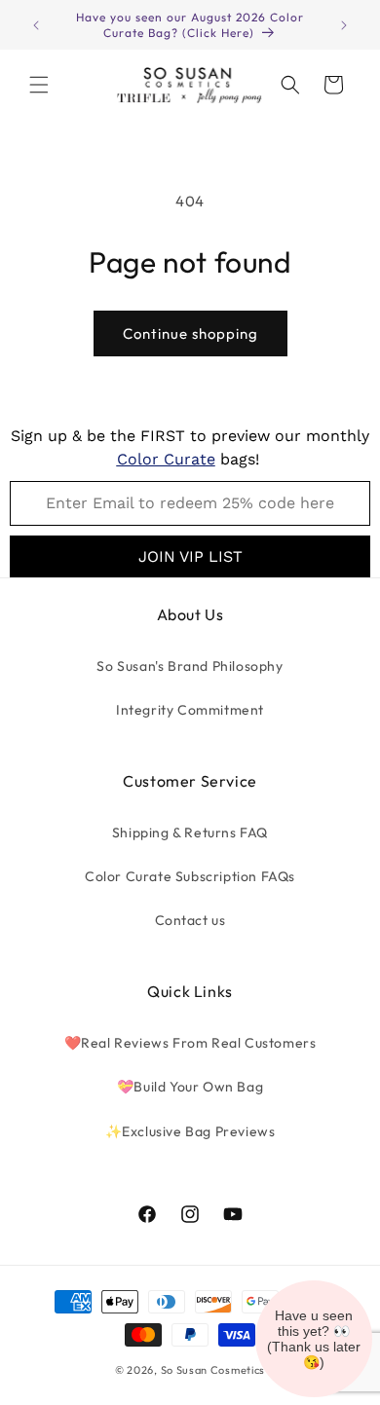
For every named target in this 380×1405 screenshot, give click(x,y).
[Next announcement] (344, 25)
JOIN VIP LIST (190, 556)
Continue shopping (190, 333)
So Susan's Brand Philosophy (189, 666)
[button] (39, 84)
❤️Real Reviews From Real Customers (190, 1043)
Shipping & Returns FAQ (190, 832)
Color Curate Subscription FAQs (190, 876)
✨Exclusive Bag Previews (190, 1131)
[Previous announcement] (36, 25)
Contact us (190, 920)
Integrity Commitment (190, 710)
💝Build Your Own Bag (190, 1086)
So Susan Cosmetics (213, 1370)
